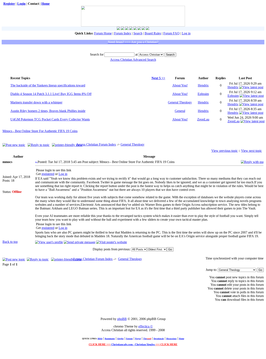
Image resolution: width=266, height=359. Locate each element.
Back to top (10, 241)
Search (137, 33)
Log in (186, 33)
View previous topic (224, 150)
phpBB (122, 319)
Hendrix (203, 85)
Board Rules (153, 33)
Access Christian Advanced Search (133, 59)
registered (48, 174)
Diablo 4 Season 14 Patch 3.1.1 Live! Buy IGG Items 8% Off (50, 94)
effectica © (145, 326)
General (180, 111)
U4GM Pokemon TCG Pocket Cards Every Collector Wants (50, 119)
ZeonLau (203, 119)
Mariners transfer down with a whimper (36, 102)
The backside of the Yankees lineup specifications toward (47, 85)
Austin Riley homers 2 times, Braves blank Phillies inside (47, 111)
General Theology (180, 102)
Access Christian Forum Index (96, 144)
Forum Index (122, 33)
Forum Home (103, 33)
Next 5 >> (158, 78)
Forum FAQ (171, 33)
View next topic (251, 150)
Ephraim (203, 94)
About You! (180, 85)
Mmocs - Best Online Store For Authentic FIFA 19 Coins (40, 131)
